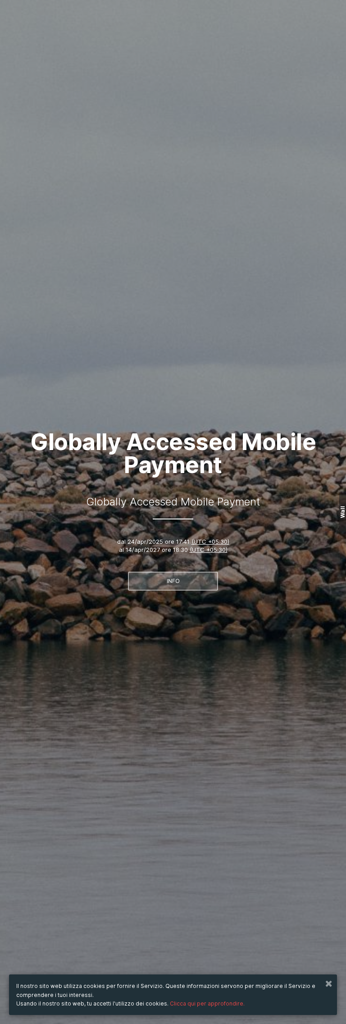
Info (173, 581)
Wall (342, 512)
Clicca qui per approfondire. (207, 1003)
